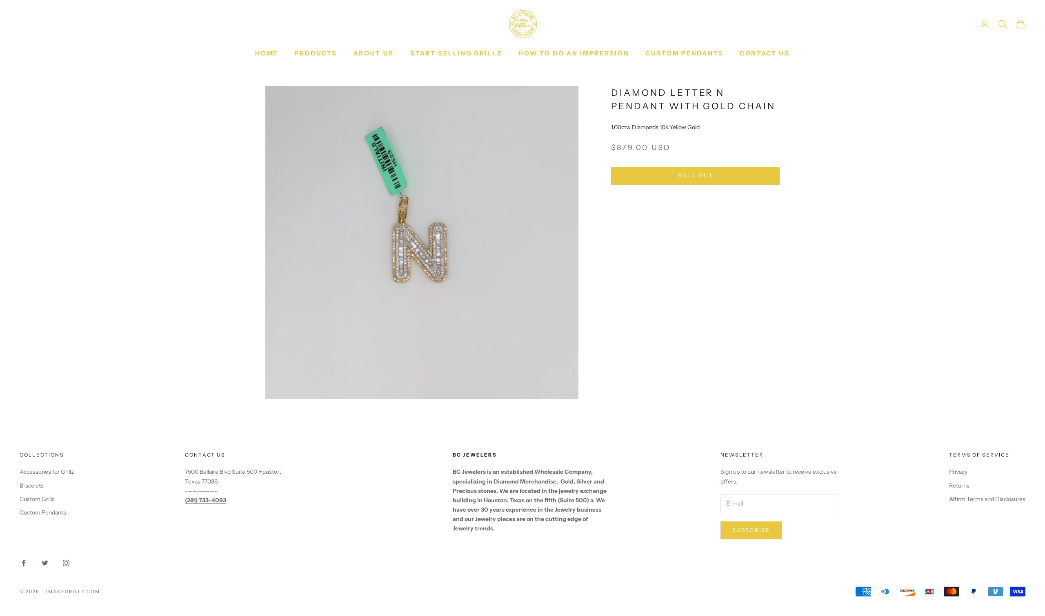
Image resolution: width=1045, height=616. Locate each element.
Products (315, 53)
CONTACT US (765, 53)
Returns (959, 485)
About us (374, 53)
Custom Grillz (37, 499)
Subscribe (751, 530)
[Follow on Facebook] (24, 563)
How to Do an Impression (573, 53)
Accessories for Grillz (47, 471)
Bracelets (32, 485)
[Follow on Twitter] (45, 563)
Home (266, 53)
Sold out (695, 175)
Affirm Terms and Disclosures (987, 499)
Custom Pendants (684, 53)
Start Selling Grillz (456, 53)
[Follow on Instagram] (66, 563)
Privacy (958, 471)
